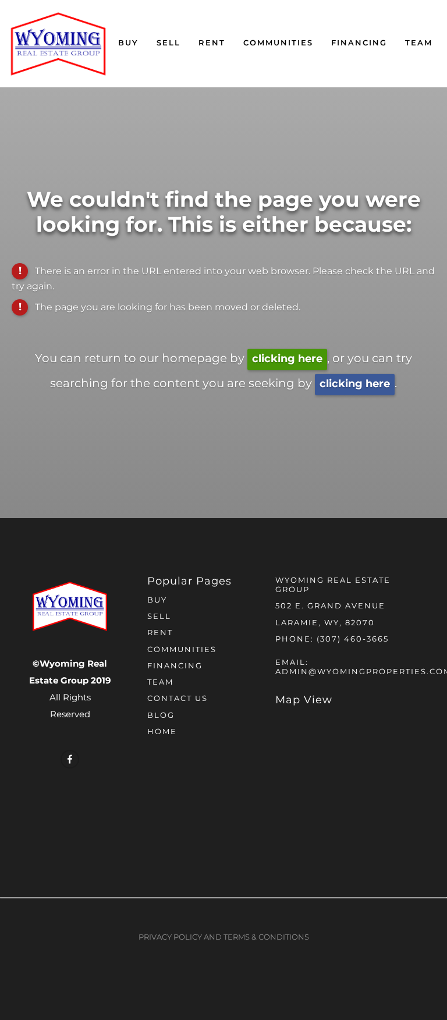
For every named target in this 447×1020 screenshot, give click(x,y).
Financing (359, 43)
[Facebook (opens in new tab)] (70, 759)
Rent (211, 43)
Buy (128, 43)
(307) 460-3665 (353, 639)
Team (418, 43)
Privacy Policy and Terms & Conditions (224, 938)
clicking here (287, 358)
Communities (278, 43)
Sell (168, 43)
